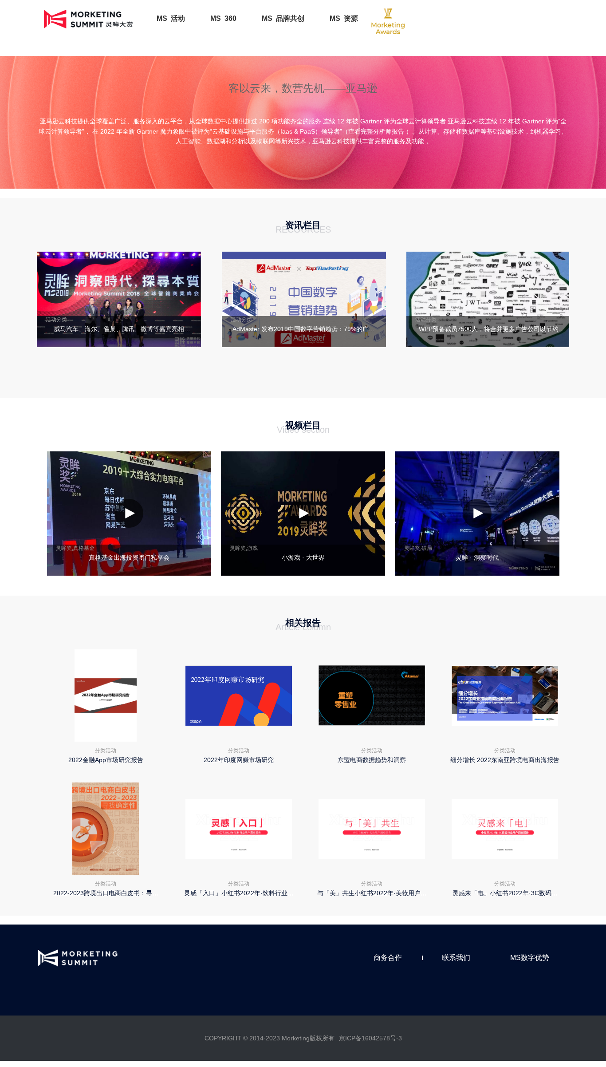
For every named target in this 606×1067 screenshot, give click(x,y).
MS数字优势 (529, 957)
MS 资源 (344, 18)
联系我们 (456, 957)
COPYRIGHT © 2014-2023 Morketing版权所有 (269, 1038)
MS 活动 (171, 18)
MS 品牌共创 (283, 18)
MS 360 (223, 18)
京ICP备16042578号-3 (370, 1038)
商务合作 (388, 957)
